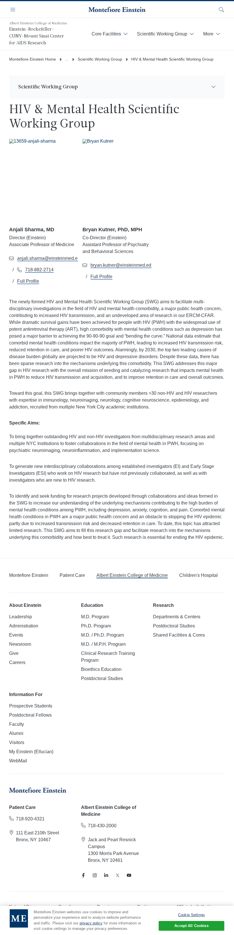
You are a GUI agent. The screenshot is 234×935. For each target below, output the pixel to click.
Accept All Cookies (191, 926)
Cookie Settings (191, 915)
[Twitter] (117, 875)
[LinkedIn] (106, 875)
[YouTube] (129, 875)
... (66, 59)
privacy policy (91, 923)
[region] (117, 920)
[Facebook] (83, 875)
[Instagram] (94, 875)
